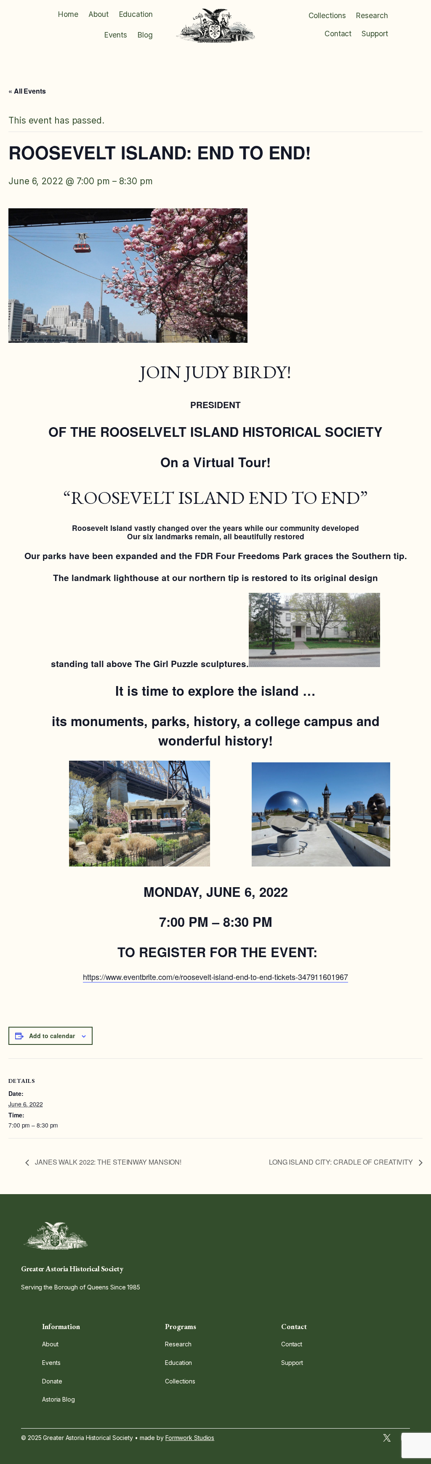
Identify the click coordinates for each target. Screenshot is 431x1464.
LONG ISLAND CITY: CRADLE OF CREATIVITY (342, 1162)
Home (68, 14)
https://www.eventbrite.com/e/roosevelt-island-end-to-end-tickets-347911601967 (215, 976)
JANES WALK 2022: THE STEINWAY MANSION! (107, 1162)
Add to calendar (52, 1035)
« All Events (27, 91)
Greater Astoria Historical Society (72, 1268)
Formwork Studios (189, 1437)
